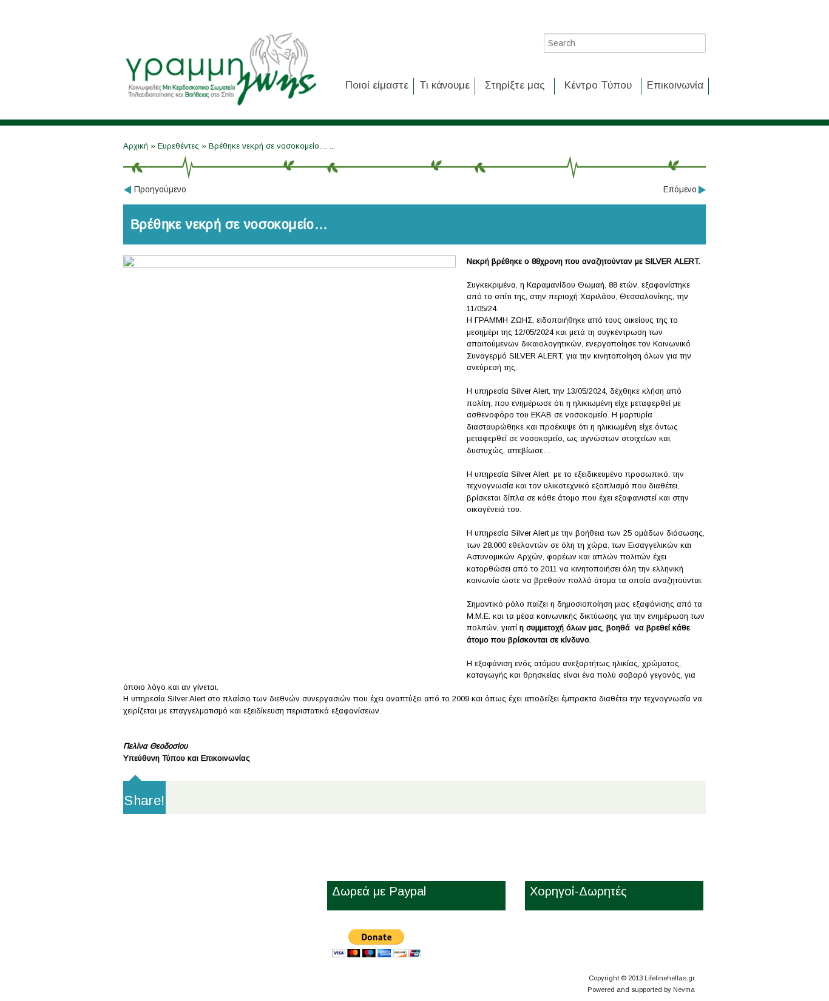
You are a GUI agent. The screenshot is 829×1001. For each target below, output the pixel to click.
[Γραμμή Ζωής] (220, 106)
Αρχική (137, 145)
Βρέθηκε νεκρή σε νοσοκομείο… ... (272, 145)
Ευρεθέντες (178, 145)
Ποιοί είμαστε (376, 85)
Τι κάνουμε (444, 85)
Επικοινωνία (675, 85)
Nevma (684, 989)
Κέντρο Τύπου (598, 85)
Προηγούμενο (160, 189)
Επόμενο (680, 189)
